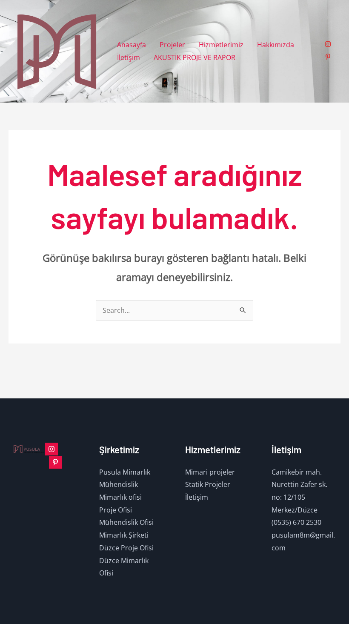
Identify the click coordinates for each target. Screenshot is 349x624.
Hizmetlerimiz (221, 44)
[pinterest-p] (329, 57)
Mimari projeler (210, 472)
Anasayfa (131, 44)
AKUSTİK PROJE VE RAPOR (194, 57)
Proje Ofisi (115, 510)
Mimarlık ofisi (120, 497)
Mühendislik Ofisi (126, 522)
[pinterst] (55, 462)
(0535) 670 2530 (296, 522)
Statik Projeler (207, 484)
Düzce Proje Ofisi (126, 547)
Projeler (172, 44)
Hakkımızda (275, 44)
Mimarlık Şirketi (124, 535)
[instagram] (329, 44)
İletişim (128, 57)
